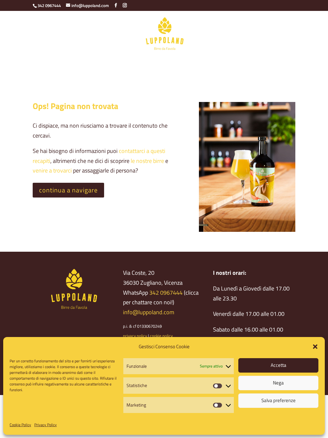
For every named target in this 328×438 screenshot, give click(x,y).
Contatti (265, 60)
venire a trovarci (52, 170)
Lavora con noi (192, 73)
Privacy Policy (45, 425)
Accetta (278, 365)
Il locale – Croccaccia (187, 60)
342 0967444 (166, 292)
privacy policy (135, 336)
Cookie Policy (20, 425)
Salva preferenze (278, 400)
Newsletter (132, 73)
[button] (315, 346)
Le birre (148, 60)
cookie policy (161, 336)
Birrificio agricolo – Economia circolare (89, 60)
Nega (278, 382)
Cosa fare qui (232, 60)
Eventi (160, 73)
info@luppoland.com (148, 312)
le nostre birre (147, 160)
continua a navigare (68, 190)
